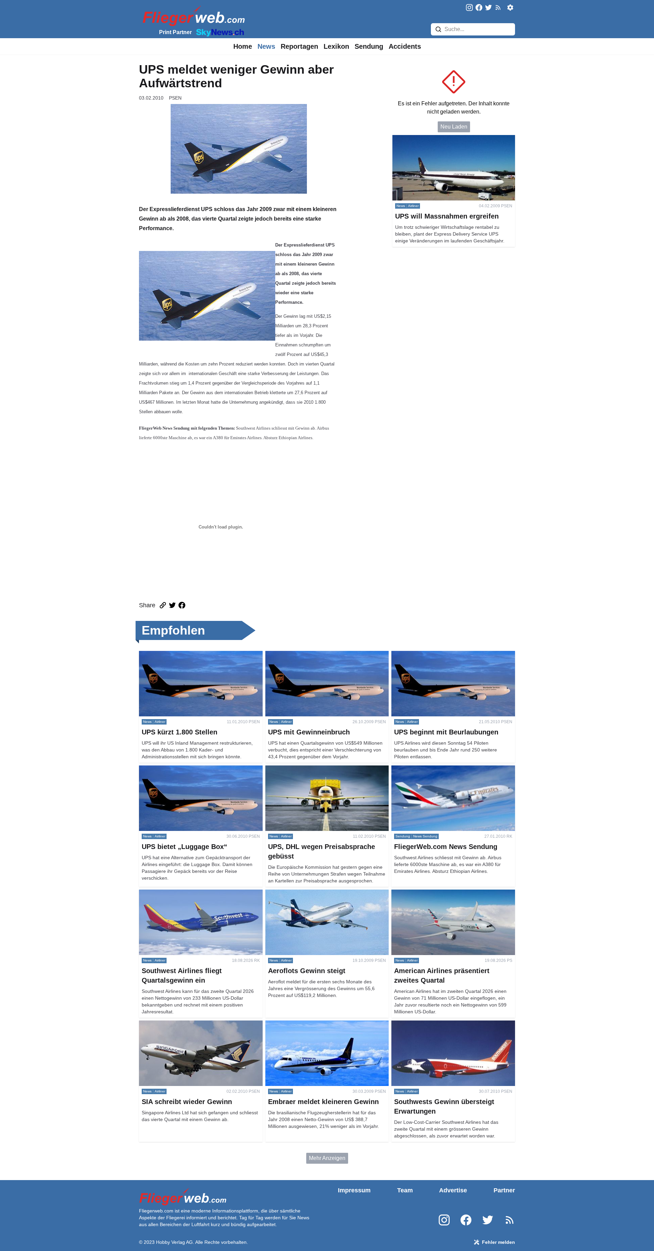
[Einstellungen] (510, 7)
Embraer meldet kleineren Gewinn (306, 1024)
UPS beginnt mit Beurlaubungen (430, 655)
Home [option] (242, 46)
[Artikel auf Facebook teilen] (181, 605)
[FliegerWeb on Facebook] (479, 8)
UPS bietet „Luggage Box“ (170, 769)
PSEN (175, 98)
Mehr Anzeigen (327, 1158)
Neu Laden (453, 127)
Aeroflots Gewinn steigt (293, 893)
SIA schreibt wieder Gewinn (172, 1024)
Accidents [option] (405, 46)
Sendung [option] (369, 46)
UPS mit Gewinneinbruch (296, 655)
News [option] (266, 46)
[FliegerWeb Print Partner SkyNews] (219, 32)
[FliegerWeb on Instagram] (469, 8)
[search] (438, 29)
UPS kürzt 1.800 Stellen (168, 655)
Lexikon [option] (336, 46)
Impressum (354, 1190)
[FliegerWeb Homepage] (192, 15)
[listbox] (243, 46)
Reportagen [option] (299, 46)
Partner (504, 1190)
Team (405, 1190)
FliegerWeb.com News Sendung (430, 769)
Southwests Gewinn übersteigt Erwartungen (444, 1024)
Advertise (453, 1190)
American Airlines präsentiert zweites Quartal (445, 893)
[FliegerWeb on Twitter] (488, 8)
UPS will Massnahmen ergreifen (431, 139)
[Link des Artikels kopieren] (162, 605)
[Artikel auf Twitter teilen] (172, 605)
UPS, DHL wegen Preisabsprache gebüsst (316, 769)
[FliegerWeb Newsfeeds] (498, 7)
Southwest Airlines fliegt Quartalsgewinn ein (192, 893)
